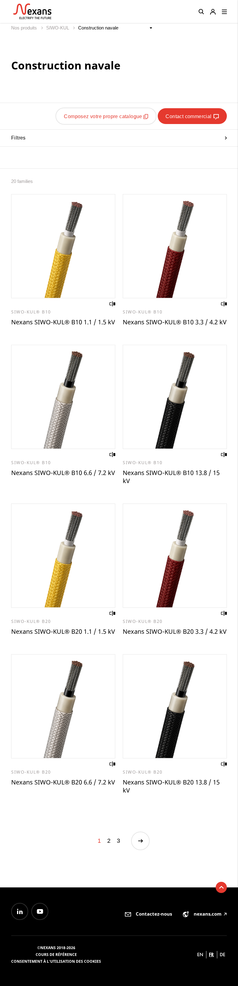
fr (211, 954)
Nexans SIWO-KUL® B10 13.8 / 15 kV (171, 477)
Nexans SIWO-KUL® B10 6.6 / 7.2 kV (63, 473)
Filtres (18, 137)
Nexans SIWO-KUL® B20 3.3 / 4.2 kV (175, 631)
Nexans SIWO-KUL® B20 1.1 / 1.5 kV (63, 631)
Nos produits (24, 27)
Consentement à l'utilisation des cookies (56, 961)
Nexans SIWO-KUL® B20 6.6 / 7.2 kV (63, 782)
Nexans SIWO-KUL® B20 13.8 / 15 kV (171, 786)
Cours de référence (56, 954)
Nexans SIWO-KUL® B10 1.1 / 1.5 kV (63, 322)
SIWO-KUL (58, 27)
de (222, 954)
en (200, 954)
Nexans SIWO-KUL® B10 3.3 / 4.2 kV (175, 322)
